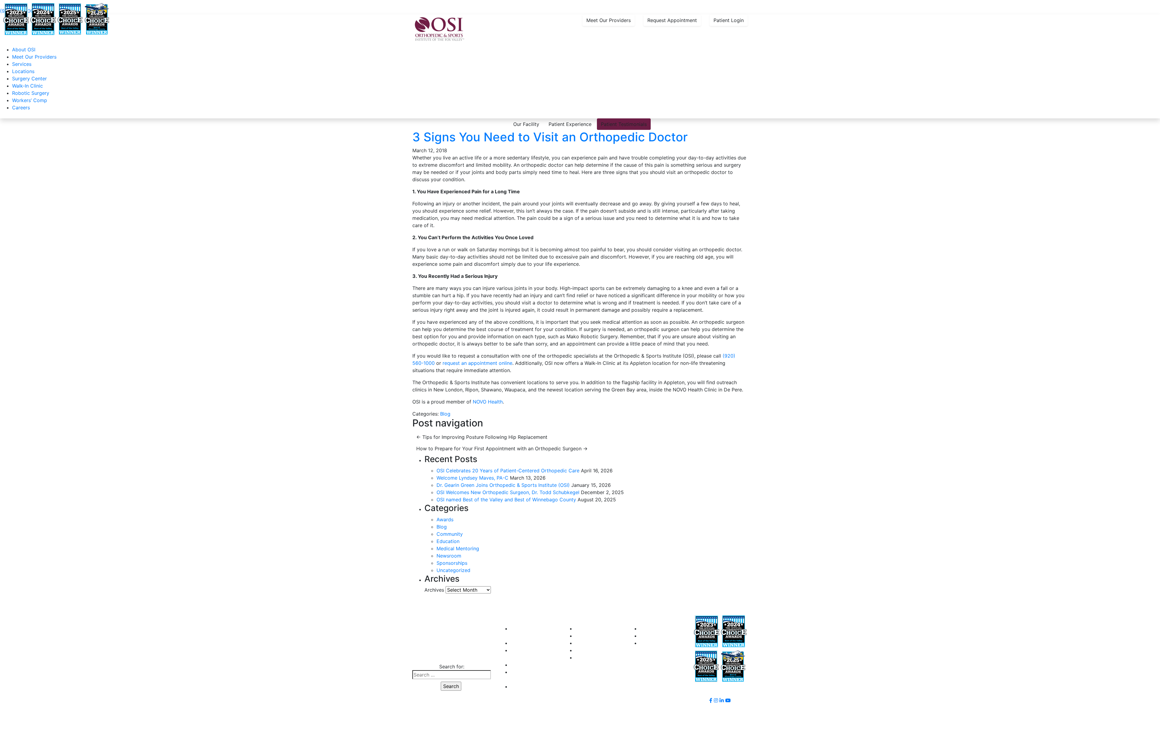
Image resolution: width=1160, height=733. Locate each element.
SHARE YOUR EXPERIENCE (671, 636)
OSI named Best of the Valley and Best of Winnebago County (506, 500)
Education (448, 541)
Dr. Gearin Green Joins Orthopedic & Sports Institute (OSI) (503, 485)
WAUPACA (587, 657)
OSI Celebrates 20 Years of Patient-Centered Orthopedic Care (508, 471)
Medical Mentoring (458, 548)
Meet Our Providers (608, 20)
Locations (23, 71)
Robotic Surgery (30, 93)
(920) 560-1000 (451, 654)
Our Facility (526, 124)
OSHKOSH (586, 636)
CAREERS (522, 665)
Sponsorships (452, 563)
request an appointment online (477, 363)
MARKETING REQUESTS (667, 643)
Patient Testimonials (624, 124)
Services (21, 64)
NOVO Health (488, 402)
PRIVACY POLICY (530, 686)
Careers (21, 107)
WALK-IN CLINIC (529, 643)
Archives (434, 590)
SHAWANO (587, 650)
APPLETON (588, 628)
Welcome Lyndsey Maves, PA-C (472, 478)
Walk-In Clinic (27, 86)
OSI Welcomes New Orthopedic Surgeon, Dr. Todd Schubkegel (508, 492)
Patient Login (729, 20)
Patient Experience (570, 124)
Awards (445, 519)
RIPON (582, 643)
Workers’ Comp (29, 100)
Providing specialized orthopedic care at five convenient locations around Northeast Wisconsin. (148, 4)
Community (450, 534)
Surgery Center (29, 79)
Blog (445, 414)
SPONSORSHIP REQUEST (669, 628)
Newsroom (449, 556)
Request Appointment (672, 20)
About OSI (23, 50)
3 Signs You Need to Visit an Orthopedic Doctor (550, 137)
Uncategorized (453, 570)
